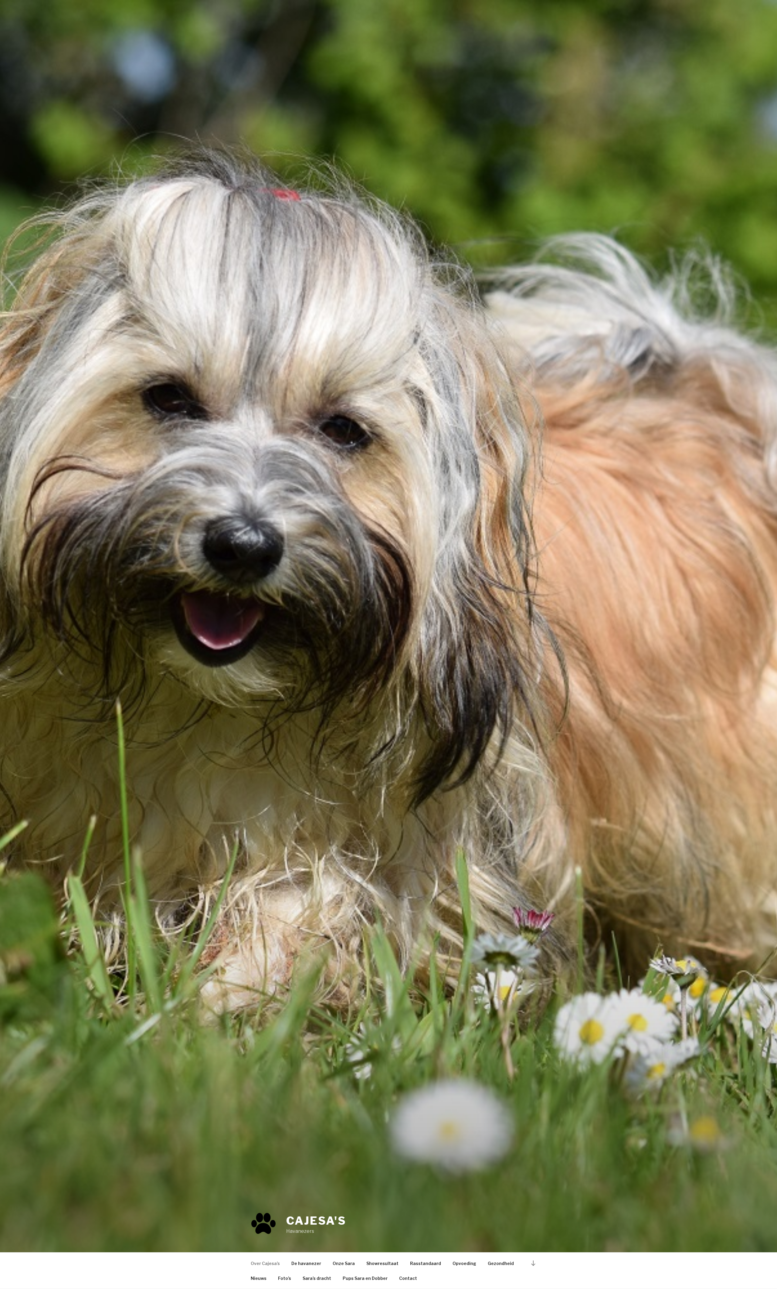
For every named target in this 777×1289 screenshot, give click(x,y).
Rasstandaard (425, 1263)
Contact (408, 1278)
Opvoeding (464, 1263)
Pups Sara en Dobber (365, 1278)
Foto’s (284, 1278)
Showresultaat (382, 1263)
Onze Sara (344, 1263)
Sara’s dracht (317, 1278)
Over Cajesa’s (265, 1263)
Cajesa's (316, 1220)
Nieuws (258, 1278)
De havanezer (306, 1263)
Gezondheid (501, 1263)
